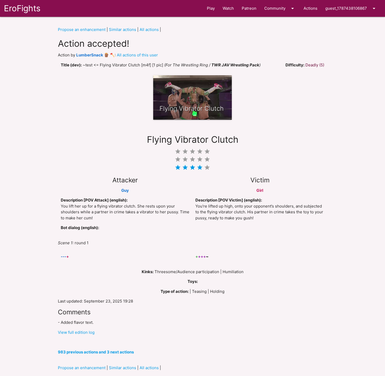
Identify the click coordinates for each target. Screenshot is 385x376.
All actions (149, 29)
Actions (310, 8)
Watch (228, 8)
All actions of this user (137, 54)
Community (280, 8)
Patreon (249, 8)
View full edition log (76, 332)
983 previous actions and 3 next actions (96, 351)
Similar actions (122, 29)
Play (211, 8)
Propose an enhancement (82, 29)
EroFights (22, 8)
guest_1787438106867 (351, 8)
